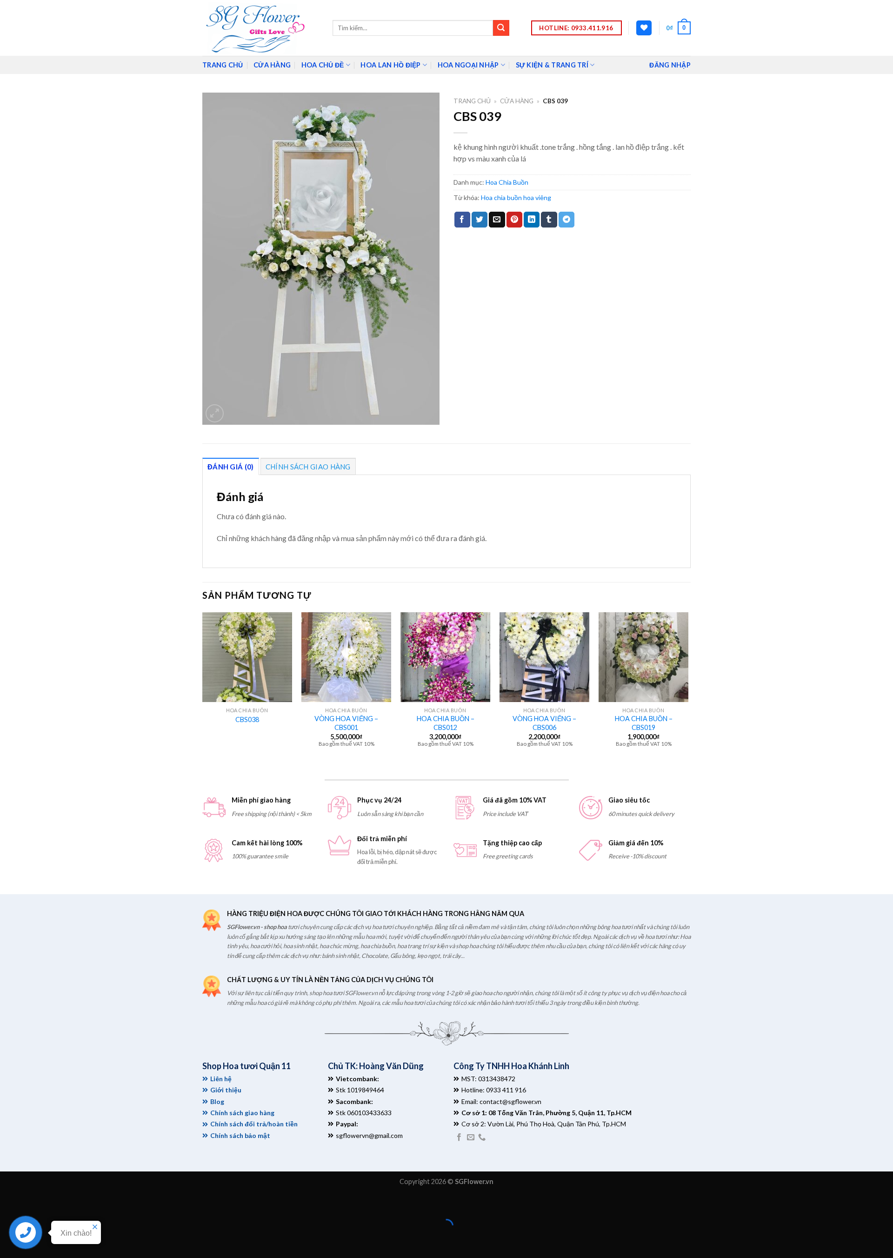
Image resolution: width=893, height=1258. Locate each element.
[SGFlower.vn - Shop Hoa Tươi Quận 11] (260, 28)
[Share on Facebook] (462, 220)
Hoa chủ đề (322, 65)
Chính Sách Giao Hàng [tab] (308, 466)
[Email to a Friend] (497, 220)
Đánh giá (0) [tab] (230, 466)
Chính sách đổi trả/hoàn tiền (254, 1124)
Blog (217, 1101)
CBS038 (247, 719)
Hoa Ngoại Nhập (468, 65)
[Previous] (203, 687)
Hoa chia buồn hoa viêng (516, 197)
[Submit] (501, 28)
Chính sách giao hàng (242, 1113)
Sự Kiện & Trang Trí (552, 65)
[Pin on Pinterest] (514, 220)
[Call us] (482, 1137)
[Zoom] (215, 413)
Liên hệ (221, 1079)
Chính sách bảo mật (240, 1135)
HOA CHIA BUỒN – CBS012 (445, 723)
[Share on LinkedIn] (532, 220)
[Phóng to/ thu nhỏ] (36, 1203)
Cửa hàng (272, 65)
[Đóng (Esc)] (9, 1203)
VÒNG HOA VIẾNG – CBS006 (544, 723)
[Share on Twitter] (479, 220)
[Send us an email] (470, 1137)
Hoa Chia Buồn (507, 182)
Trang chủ (472, 101)
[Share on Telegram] (566, 220)
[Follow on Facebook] (459, 1137)
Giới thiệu (225, 1090)
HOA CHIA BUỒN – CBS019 (644, 723)
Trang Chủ (222, 65)
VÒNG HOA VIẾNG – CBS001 (346, 723)
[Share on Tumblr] (549, 220)
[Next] (688, 687)
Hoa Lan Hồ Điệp (390, 65)
